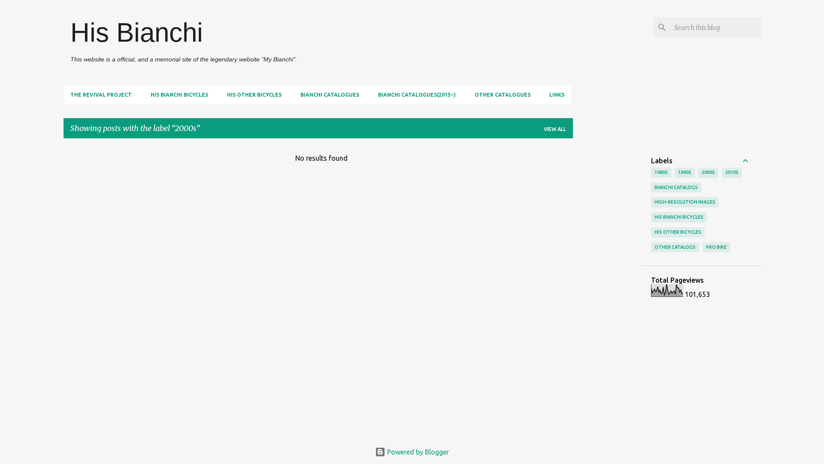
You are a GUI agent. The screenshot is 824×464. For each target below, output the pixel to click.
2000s (708, 172)
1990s (684, 172)
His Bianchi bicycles (678, 217)
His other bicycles (254, 95)
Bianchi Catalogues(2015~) (417, 95)
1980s (661, 172)
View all (555, 129)
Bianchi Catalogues (329, 95)
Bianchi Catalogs (676, 187)
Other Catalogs (675, 247)
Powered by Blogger (417, 452)
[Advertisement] (606, 274)
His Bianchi (136, 32)
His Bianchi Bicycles (179, 95)
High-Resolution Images (684, 202)
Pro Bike (716, 247)
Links (556, 95)
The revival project (101, 95)
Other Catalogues (502, 95)
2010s (732, 172)
